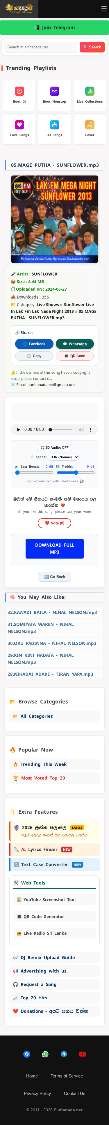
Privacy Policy (37, 1093)
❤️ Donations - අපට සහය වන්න (50, 1011)
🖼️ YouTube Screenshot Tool (46, 899)
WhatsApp (75, 343)
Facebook (34, 343)
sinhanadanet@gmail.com (52, 384)
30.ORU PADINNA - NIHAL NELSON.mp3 (52, 643)
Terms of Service (67, 1075)
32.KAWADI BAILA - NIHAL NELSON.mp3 (52, 612)
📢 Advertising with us (39, 971)
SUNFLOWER (44, 274)
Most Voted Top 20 (39, 778)
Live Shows (48, 304)
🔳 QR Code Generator (40, 916)
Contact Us (74, 1093)
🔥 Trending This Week (40, 764)
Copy (34, 356)
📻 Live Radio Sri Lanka (42, 933)
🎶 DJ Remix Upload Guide (44, 957)
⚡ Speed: (38, 457)
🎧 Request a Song (35, 984)
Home (32, 1075)
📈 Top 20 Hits (30, 998)
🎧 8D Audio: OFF (55, 447)
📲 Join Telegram (54, 27)
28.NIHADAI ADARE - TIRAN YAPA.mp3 (50, 674)
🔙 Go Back (54, 577)
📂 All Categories (33, 716)
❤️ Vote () (54, 523)
